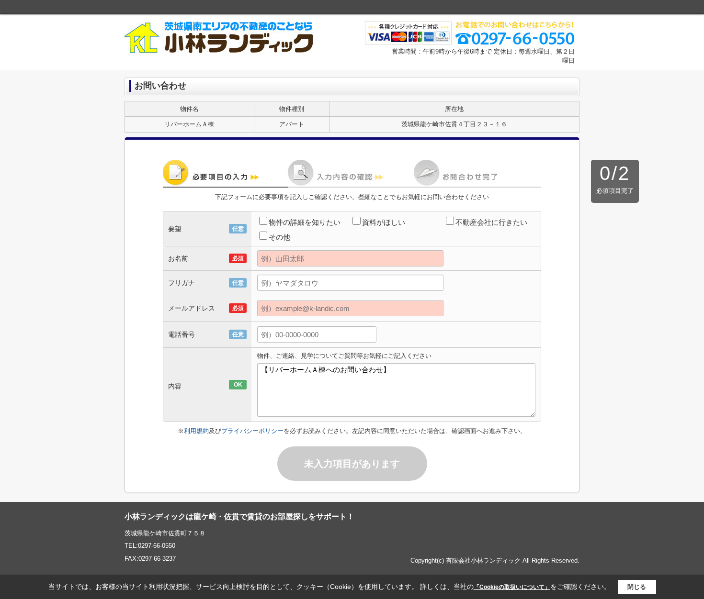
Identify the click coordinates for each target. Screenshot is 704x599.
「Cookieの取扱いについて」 (512, 587)
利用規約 (196, 430)
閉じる (636, 586)
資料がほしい (383, 222)
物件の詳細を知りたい (305, 222)
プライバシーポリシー (252, 430)
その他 (279, 237)
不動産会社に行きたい (491, 222)
